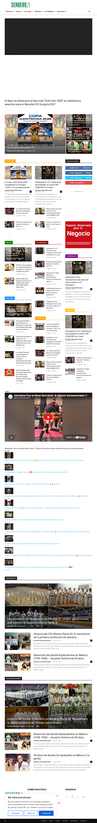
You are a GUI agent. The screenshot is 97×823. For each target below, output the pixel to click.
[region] (31, 806)
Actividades (49, 11)
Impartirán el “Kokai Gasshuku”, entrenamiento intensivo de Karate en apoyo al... (53, 277)
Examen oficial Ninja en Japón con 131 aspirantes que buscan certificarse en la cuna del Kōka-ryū (24, 341)
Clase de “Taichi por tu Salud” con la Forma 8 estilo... (53, 224)
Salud (18, 11)
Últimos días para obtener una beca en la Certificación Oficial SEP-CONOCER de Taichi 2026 (23, 283)
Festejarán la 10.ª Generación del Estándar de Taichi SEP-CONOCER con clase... (48, 185)
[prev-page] (6, 233)
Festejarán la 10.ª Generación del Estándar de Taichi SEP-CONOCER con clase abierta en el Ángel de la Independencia (17, 250)
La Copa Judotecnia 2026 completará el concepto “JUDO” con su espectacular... (18, 185)
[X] (78, 797)
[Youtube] (83, 797)
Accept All (46, 813)
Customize (15, 813)
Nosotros (61, 11)
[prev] (6, 109)
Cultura (27, 11)
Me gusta (87, 168)
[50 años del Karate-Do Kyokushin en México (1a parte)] (18, 762)
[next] (10, 109)
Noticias (9, 11)
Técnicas (37, 11)
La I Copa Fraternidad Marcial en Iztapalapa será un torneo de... (23, 211)
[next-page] (10, 233)
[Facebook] (67, 797)
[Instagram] (73, 797)
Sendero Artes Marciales (15, 151)
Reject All (31, 813)
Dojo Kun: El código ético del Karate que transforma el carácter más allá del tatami (17, 309)
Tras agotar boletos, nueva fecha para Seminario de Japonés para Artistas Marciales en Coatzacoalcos (24, 325)
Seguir (88, 173)
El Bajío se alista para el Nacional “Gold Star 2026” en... (24, 224)
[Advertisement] (64, 5)
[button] (89, 11)
